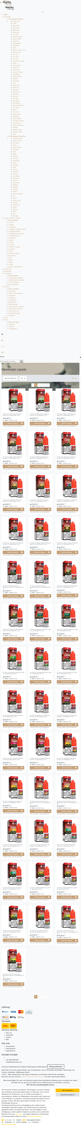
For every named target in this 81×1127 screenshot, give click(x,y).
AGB (10, 1067)
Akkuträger (7, 271)
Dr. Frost (15, 56)
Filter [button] (75, 378)
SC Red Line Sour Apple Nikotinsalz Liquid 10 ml (13, 673)
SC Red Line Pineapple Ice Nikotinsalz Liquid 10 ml (66, 759)
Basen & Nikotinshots (15, 267)
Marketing (8, 1122)
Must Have (16, 92)
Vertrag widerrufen (55, 1066)
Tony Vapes (16, 123)
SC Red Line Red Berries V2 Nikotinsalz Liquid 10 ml (40, 716)
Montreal (16, 90)
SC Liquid (16, 107)
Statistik (19, 1120)
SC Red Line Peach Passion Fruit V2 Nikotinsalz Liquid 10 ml (40, 803)
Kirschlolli (16, 81)
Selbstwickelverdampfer (16, 280)
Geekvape (16, 160)
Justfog (15, 174)
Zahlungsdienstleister (33, 1120)
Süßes (10, 260)
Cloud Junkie (17, 39)
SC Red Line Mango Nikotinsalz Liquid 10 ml (40, 888)
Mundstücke (12, 302)
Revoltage (16, 101)
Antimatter (16, 25)
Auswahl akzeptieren (67, 1095)
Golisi (14, 163)
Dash (14, 48)
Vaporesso (16, 205)
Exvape (15, 156)
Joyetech (16, 171)
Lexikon (8, 1037)
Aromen (11, 222)
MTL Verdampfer (14, 282)
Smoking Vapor (18, 194)
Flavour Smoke (18, 72)
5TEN (14, 23)
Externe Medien (21, 1122)
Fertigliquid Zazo (14, 236)
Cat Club (15, 34)
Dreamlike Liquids (19, 61)
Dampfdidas (17, 43)
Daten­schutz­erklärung (34, 1116)
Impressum (5, 1067)
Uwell (14, 198)
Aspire (15, 145)
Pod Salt (15, 98)
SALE (6, 320)
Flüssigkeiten (12, 328)
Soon (6, 317)
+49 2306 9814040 (12, 1060)
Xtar (14, 213)
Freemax (16, 158)
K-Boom (15, 79)
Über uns (9, 1033)
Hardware (11, 324)
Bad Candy (16, 28)
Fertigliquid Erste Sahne (16, 233)
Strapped (16, 116)
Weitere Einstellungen (9, 1124)
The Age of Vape (18, 121)
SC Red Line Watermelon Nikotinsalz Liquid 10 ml (39, 457)
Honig (10, 251)
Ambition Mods (18, 138)
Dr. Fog (15, 54)
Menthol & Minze (14, 253)
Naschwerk (12, 255)
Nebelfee (16, 94)
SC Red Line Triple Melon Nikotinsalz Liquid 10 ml (12, 500)
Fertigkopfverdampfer (15, 278)
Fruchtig (11, 244)
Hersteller (7, 17)
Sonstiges (11, 315)
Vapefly (15, 202)
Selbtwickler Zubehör (15, 309)
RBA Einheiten (13, 304)
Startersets (7, 269)
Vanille (10, 264)
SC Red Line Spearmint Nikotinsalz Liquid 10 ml (40, 630)
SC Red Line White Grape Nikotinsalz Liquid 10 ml (12, 414)
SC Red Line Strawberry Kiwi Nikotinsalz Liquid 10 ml (67, 586)
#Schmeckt (16, 21)
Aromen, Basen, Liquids (12, 218)
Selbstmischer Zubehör (16, 306)
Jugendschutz (10, 1051)
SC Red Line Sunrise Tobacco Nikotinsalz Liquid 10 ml (40, 543)
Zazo (14, 134)
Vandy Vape (17, 200)
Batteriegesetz (32, 1067)
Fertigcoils (11, 298)
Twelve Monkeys (18, 125)
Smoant (15, 189)
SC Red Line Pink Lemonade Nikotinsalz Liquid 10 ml (13, 759)
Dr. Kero (15, 59)
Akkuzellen (12, 291)
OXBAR (15, 185)
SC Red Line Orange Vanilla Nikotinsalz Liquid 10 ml (13, 845)
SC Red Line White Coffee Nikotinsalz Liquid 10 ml (66, 414)
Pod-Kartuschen (13, 311)
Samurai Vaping (18, 105)
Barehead (16, 32)
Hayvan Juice (17, 76)
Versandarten (10, 1046)
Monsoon (16, 87)
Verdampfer (8, 273)
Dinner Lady (17, 52)
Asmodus (16, 143)
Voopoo (15, 209)
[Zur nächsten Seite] (45, 385)
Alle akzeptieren (67, 1090)
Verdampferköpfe (14, 313)
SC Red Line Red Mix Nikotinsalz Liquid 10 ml (67, 673)
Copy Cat (16, 41)
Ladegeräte (12, 300)
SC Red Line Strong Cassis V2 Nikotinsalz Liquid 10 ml (13, 587)
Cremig (10, 240)
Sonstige (15, 216)
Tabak (10, 262)
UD (14, 196)
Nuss (10, 258)
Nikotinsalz (12, 238)
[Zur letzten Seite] (48, 385)
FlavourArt (16, 70)
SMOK (15, 191)
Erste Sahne (17, 65)
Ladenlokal (9, 1035)
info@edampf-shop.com (14, 1062)
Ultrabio (15, 127)
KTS (14, 83)
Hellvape (15, 165)
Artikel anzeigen (12, 423)
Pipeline (15, 187)
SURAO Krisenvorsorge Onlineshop (33, 1076)
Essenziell (8, 1120)
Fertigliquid (12, 227)
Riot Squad (16, 103)
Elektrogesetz (42, 1067)
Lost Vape (16, 176)
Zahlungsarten (11, 1048)
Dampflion (16, 45)
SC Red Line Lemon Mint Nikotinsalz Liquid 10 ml (12, 931)
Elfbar (15, 63)
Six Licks (15, 112)
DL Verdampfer (13, 284)
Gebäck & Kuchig (14, 247)
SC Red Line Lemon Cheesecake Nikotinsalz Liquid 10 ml (67, 932)
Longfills (11, 225)
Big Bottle (16, 30)
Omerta (15, 96)
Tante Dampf (17, 118)
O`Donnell (16, 182)
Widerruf (24, 1067)
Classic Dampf (17, 36)
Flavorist (15, 67)
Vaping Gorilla (17, 132)
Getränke (11, 249)
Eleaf (14, 152)
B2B (7, 1039)
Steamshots (17, 114)
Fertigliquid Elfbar (14, 231)
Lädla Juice (16, 85)
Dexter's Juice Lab (19, 50)
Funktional (35, 1122)
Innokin (15, 169)
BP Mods (16, 149)
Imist (14, 167)
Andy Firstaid (17, 140)
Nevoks (15, 180)
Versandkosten (36, 1070)
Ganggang (16, 74)
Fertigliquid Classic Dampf (17, 229)
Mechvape (16, 178)
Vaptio (15, 207)
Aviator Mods (17, 147)
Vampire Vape (17, 129)
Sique (14, 109)
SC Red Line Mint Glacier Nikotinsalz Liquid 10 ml (66, 845)
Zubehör (7, 286)
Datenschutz (17, 1067)
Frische (10, 242)
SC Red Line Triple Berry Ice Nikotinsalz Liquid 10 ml (67, 500)
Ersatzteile (11, 295)
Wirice (15, 211)
